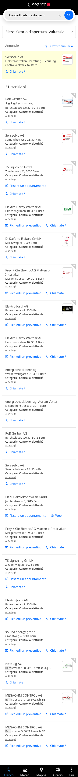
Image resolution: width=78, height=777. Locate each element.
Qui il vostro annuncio (59, 46)
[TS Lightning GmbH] (39, 181)
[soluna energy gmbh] (39, 641)
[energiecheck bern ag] (39, 379)
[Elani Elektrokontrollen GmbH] (39, 507)
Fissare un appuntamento (27, 186)
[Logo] (41, 4)
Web (58, 516)
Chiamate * (17, 71)
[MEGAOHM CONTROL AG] (39, 705)
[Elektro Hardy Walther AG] (39, 217)
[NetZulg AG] (39, 673)
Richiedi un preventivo (25, 225)
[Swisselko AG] (39, 65)
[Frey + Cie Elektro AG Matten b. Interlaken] (39, 282)
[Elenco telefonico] (29, 5)
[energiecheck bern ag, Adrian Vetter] (39, 411)
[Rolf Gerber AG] (39, 111)
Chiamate (57, 293)
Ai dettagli (10, 115)
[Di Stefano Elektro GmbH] (39, 248)
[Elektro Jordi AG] (39, 316)
